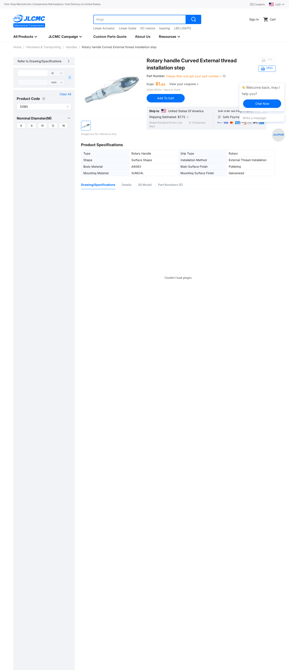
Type (86, 153)
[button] (44, 118)
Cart (273, 19)
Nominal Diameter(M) (34, 118)
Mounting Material (96, 173)
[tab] (44, 118)
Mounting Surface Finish (197, 173)
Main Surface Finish (194, 166)
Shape (87, 160)
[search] (193, 19)
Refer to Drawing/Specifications (39, 61)
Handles (71, 47)
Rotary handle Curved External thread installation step (192, 64)
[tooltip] (262, 96)
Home (17, 47)
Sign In (254, 19)
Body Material (93, 166)
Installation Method (193, 160)
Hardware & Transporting (43, 47)
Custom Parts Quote (110, 36)
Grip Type (187, 153)
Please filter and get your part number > (194, 76)
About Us (142, 36)
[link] (17, 47)
